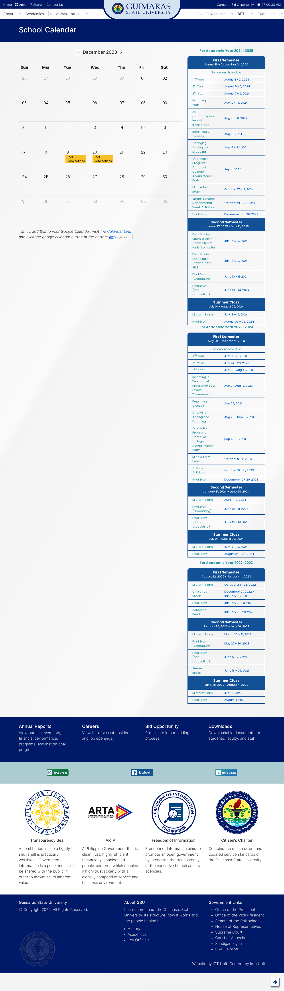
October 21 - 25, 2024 (239, 203)
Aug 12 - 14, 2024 (236, 102)
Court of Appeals (230, 938)
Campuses (266, 14)
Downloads (220, 726)
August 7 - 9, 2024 (237, 93)
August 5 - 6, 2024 (237, 86)
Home (7, 4)
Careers (222, 4)
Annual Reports (35, 726)
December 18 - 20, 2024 (241, 214)
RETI (241, 14)
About (8, 14)
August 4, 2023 (234, 700)
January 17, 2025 (236, 241)
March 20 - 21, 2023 (238, 634)
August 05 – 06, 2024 (239, 321)
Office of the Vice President (239, 915)
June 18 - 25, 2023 (237, 670)
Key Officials (138, 940)
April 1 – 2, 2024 (235, 500)
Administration (68, 14)
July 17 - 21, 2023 (235, 356)
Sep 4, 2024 (232, 169)
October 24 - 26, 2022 (240, 585)
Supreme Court (228, 932)
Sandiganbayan (228, 943)
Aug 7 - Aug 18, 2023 (238, 386)
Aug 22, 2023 (233, 403)
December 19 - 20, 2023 (241, 479)
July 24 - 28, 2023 (236, 363)
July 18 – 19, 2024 (236, 314)
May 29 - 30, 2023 (236, 643)
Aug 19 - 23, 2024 (236, 147)
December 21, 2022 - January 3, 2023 (239, 593)
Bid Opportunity (242, 4)
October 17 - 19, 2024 (239, 189)
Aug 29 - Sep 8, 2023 (239, 417)
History (134, 928)
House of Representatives (238, 926)
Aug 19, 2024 (233, 134)
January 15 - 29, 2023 (239, 612)
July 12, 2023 (233, 693)
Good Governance (211, 14)
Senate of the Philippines (237, 921)
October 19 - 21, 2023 (239, 470)
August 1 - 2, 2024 (236, 79)
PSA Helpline (226, 949)
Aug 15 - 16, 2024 (236, 118)
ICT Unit (220, 963)
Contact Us (55, 4)
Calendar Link (119, 231)
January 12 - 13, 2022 (238, 603)
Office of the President (235, 909)
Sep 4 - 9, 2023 (235, 439)
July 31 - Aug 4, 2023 (238, 370)
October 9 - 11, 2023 (238, 459)
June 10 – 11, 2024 (236, 276)
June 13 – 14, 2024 (237, 290)
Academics (35, 14)
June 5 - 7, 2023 (235, 657)
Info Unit (257, 963)
